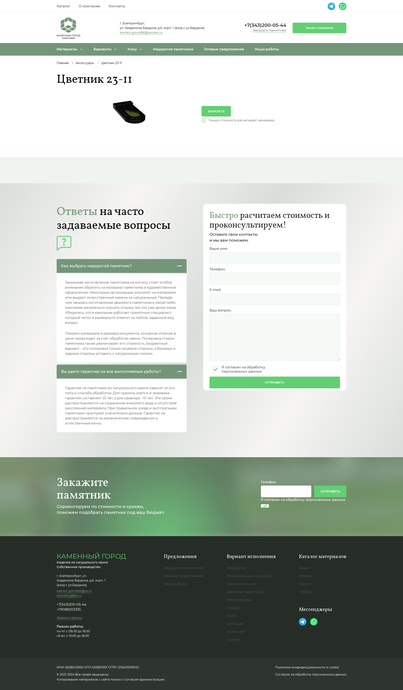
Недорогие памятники (173, 49)
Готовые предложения (224, 49)
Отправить (274, 382)
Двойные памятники (245, 592)
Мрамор (306, 576)
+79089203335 (69, 609)
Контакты (117, 6)
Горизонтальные (241, 584)
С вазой (233, 640)
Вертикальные (240, 600)
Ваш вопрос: (220, 310)
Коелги (305, 584)
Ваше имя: (218, 249)
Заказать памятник (269, 30)
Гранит (305, 568)
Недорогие (236, 568)
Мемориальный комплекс (249, 576)
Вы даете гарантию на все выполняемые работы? (111, 371)
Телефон (268, 482)
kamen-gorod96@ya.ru (74, 591)
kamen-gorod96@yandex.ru (141, 32)
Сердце (233, 608)
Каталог (63, 6)
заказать (216, 111)
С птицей (235, 624)
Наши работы (267, 49)
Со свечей (236, 632)
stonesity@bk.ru (69, 595)
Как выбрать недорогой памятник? (96, 266)
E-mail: (215, 290)
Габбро (305, 592)
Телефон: (217, 269)
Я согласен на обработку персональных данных (303, 500)
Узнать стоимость (319, 28)
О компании (89, 6)
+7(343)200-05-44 (265, 25)
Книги (232, 616)
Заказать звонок (69, 618)
